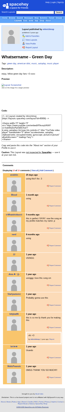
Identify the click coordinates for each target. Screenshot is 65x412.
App (36, 20)
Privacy (47, 402)
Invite (31, 20)
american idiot (23, 63)
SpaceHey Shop (41, 404)
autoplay (42, 63)
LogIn (53, 2)
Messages (28, 18)
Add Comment (46, 170)
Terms (41, 402)
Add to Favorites (32, 36)
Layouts (18, 20)
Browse (12, 18)
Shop (42, 20)
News (9, 402)
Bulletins (43, 18)
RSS (36, 402)
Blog (36, 18)
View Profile (30, 44)
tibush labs (39, 394)
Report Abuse (23, 404)
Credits (30, 402)
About (48, 20)
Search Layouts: (8, 12)
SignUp (60, 2)
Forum (51, 18)
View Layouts (31, 40)
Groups (59, 18)
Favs (25, 20)
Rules (14, 402)
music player (53, 63)
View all (34, 170)
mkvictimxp (48, 29)
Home (4, 18)
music (34, 63)
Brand (24, 402)
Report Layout (31, 47)
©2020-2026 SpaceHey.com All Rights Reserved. (32, 407)
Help (47, 2)
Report (51, 339)
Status (31, 404)
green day (11, 63)
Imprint (53, 402)
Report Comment (55, 186)
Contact (60, 402)
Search (59, 12)
